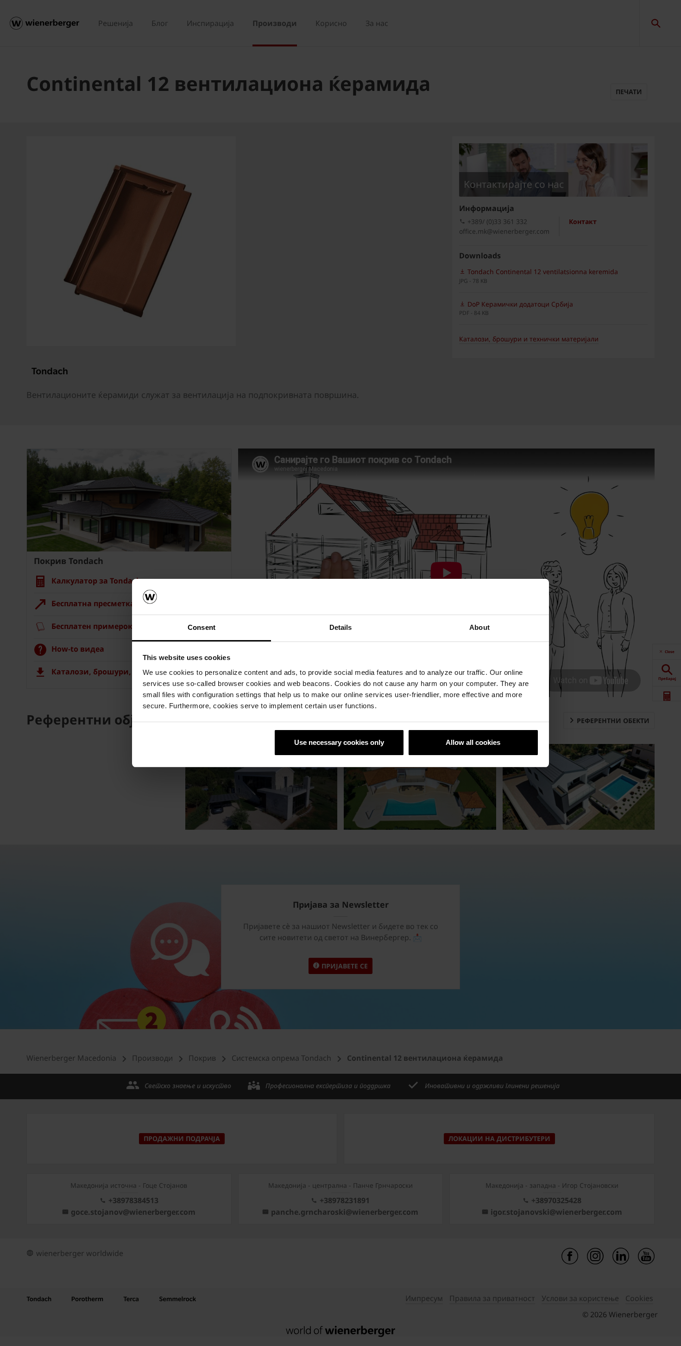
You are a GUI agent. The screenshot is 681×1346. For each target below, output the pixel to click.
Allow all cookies (473, 742)
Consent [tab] (201, 627)
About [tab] (479, 627)
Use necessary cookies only (339, 742)
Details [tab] (340, 627)
